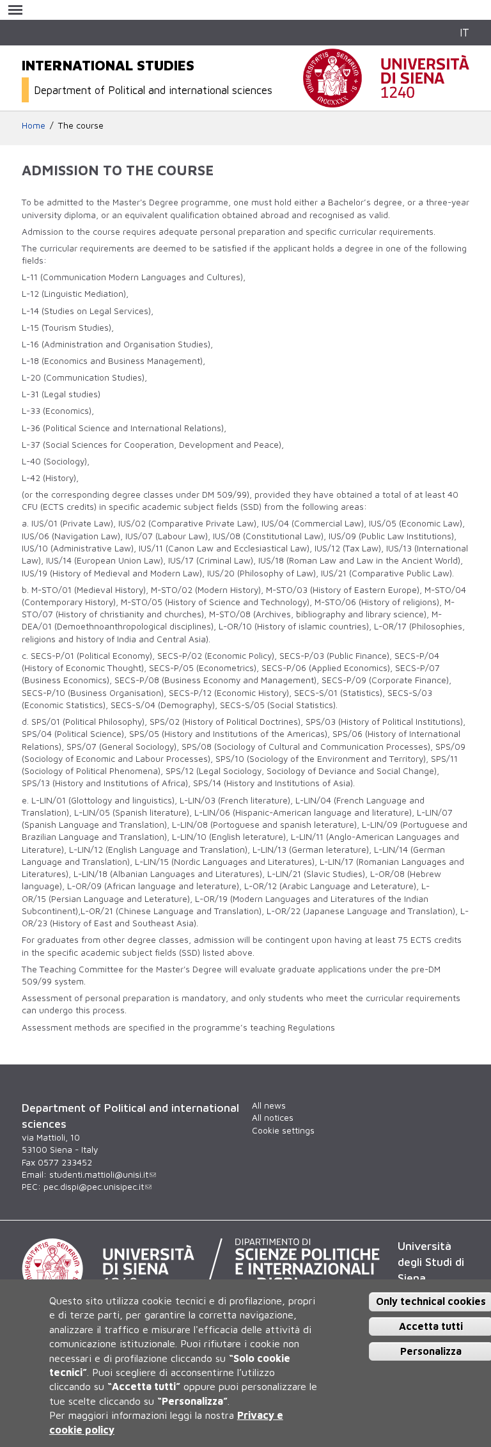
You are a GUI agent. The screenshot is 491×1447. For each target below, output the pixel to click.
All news (269, 1105)
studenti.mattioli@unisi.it (98, 1174)
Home (33, 125)
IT (464, 32)
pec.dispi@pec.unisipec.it (93, 1187)
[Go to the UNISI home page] (386, 100)
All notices (272, 1117)
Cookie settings (283, 1130)
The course (81, 125)
